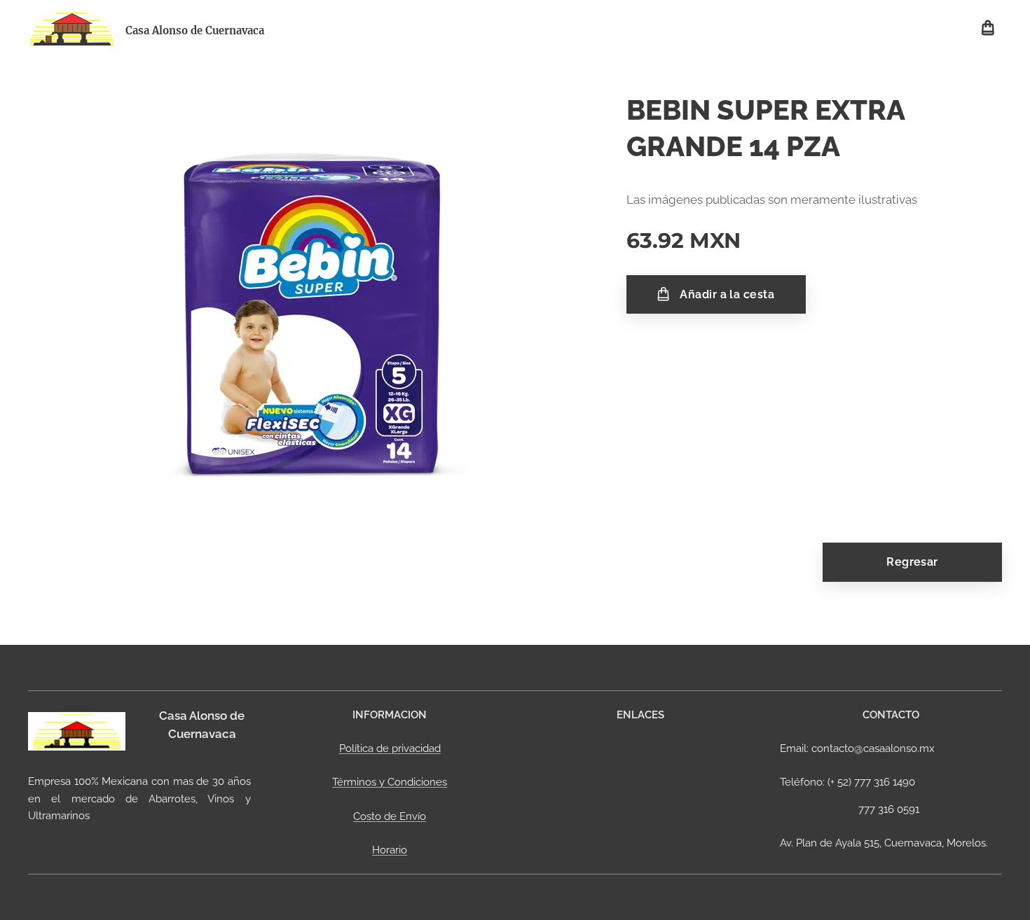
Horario (389, 850)
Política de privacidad (390, 748)
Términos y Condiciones (389, 782)
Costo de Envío (389, 816)
